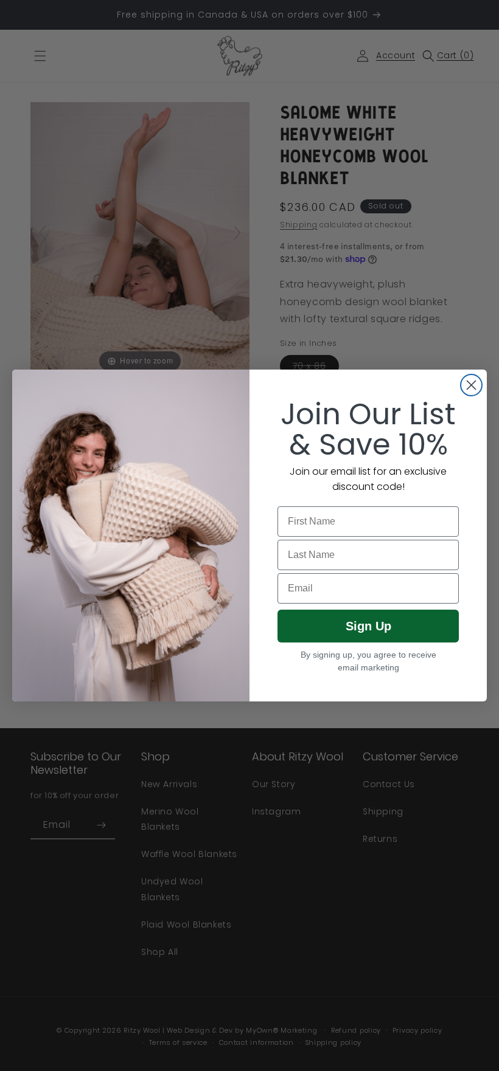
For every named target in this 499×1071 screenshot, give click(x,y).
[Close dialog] (471, 385)
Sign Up (368, 626)
